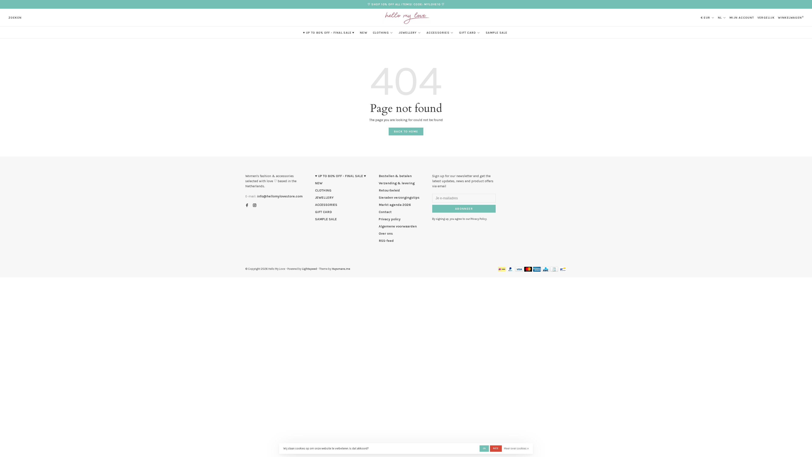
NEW (363, 32)
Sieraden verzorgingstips (399, 197)
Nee (496, 448)
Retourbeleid (389, 190)
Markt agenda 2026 (395, 205)
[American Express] (537, 270)
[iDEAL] (502, 270)
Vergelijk (766, 17)
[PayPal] (510, 270)
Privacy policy (390, 219)
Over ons (386, 233)
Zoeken (15, 17)
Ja (484, 448)
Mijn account (742, 17)
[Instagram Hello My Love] (254, 206)
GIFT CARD (467, 32)
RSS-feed (386, 241)
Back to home (406, 131)
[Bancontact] (563, 270)
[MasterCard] (528, 270)
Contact (385, 212)
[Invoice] (554, 270)
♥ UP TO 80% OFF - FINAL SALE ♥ (328, 32)
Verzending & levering (397, 183)
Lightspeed (309, 268)
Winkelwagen (791, 17)
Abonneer (464, 209)
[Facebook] (247, 206)
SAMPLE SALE (496, 32)
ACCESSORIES (438, 32)
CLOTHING (381, 32)
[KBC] (545, 270)
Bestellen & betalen (395, 176)
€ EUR (706, 17)
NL (720, 17)
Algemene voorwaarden (398, 226)
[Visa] (519, 270)
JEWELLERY (408, 32)
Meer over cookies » (516, 448)
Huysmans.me (341, 268)
